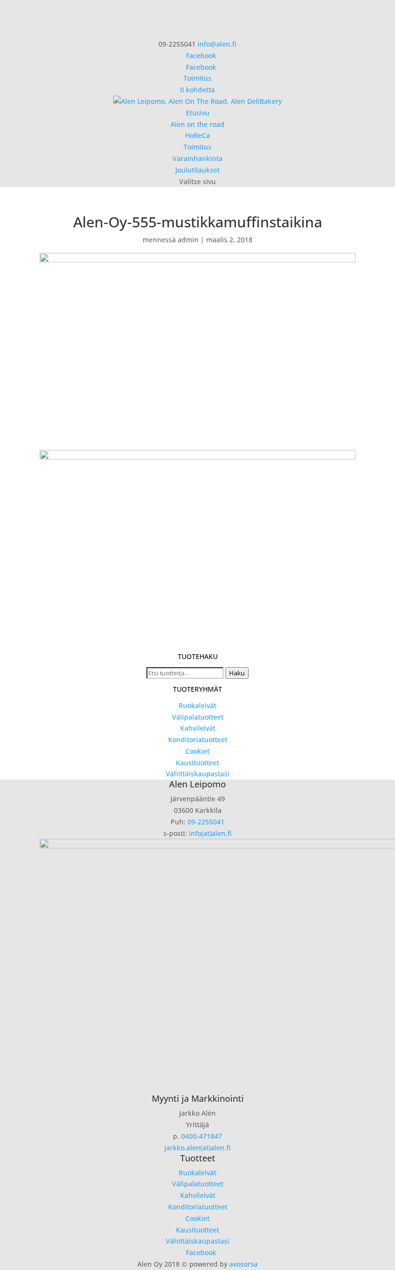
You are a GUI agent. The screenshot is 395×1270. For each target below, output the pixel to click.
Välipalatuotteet (198, 717)
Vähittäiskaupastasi (197, 773)
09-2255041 (205, 821)
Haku (237, 673)
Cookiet (197, 751)
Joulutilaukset (197, 169)
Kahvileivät (197, 728)
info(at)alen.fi (210, 833)
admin (188, 239)
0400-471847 (201, 1136)
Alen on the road (197, 124)
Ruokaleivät (197, 705)
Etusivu (198, 112)
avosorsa (243, 1264)
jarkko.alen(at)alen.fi (197, 1147)
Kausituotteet (197, 762)
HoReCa (197, 135)
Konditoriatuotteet (197, 739)
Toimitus (197, 78)
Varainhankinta (197, 158)
